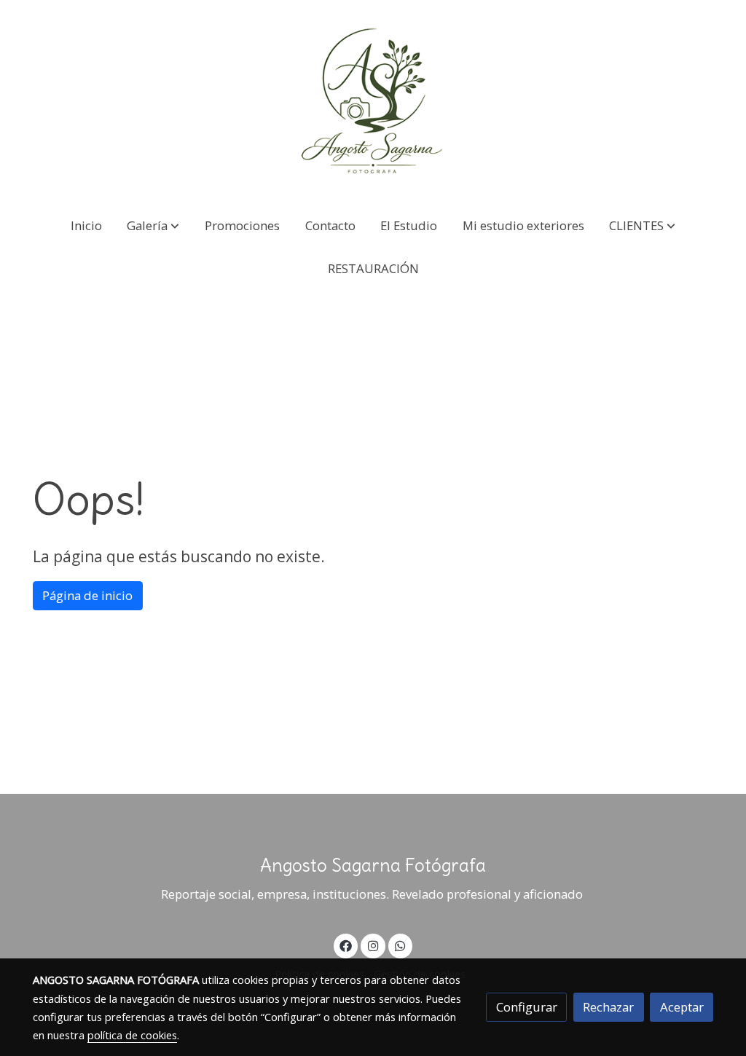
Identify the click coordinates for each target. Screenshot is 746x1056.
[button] (153, 225)
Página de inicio (87, 595)
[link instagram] (373, 945)
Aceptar (682, 1006)
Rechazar (608, 1006)
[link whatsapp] (400, 945)
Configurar (526, 1006)
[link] (373, 102)
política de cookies (132, 1035)
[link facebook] (346, 945)
